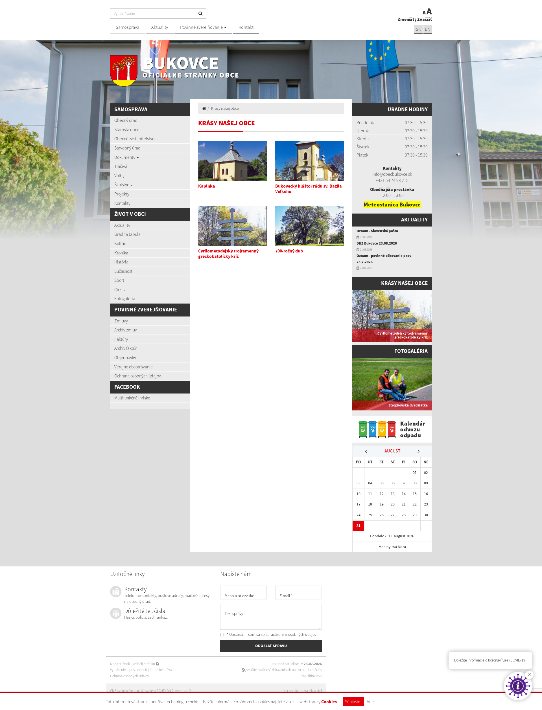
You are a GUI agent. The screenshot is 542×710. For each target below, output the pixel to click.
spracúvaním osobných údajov (291, 634)
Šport (119, 280)
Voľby (119, 175)
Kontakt (246, 27)
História (121, 262)
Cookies (329, 702)
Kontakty (122, 203)
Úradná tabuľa (127, 234)
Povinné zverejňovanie (202, 27)
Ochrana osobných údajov (137, 376)
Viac (371, 701)
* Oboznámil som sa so (271, 634)
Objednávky (125, 357)
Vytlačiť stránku (144, 663)
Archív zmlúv (125, 330)
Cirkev (120, 289)
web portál (183, 690)
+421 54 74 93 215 (392, 180)
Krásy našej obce (225, 108)
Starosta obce (126, 129)
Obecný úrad (125, 120)
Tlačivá (120, 166)
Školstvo (122, 184)
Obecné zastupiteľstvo (134, 138)
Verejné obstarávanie (133, 367)
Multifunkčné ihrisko (132, 398)
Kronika (121, 253)
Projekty (121, 194)
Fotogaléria (124, 298)
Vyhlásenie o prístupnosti (128, 669)
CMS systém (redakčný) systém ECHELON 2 (142, 690)
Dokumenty (125, 157)
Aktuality (159, 27)
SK (418, 29)
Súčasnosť (123, 271)
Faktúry (121, 339)
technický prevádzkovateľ (303, 690)
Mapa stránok (120, 663)
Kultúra (121, 243)
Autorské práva (161, 669)
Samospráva (127, 27)
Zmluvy (121, 321)
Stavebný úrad (127, 148)
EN (427, 29)
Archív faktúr (125, 348)
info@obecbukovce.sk (392, 174)
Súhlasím (353, 701)
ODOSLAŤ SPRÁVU (271, 646)
